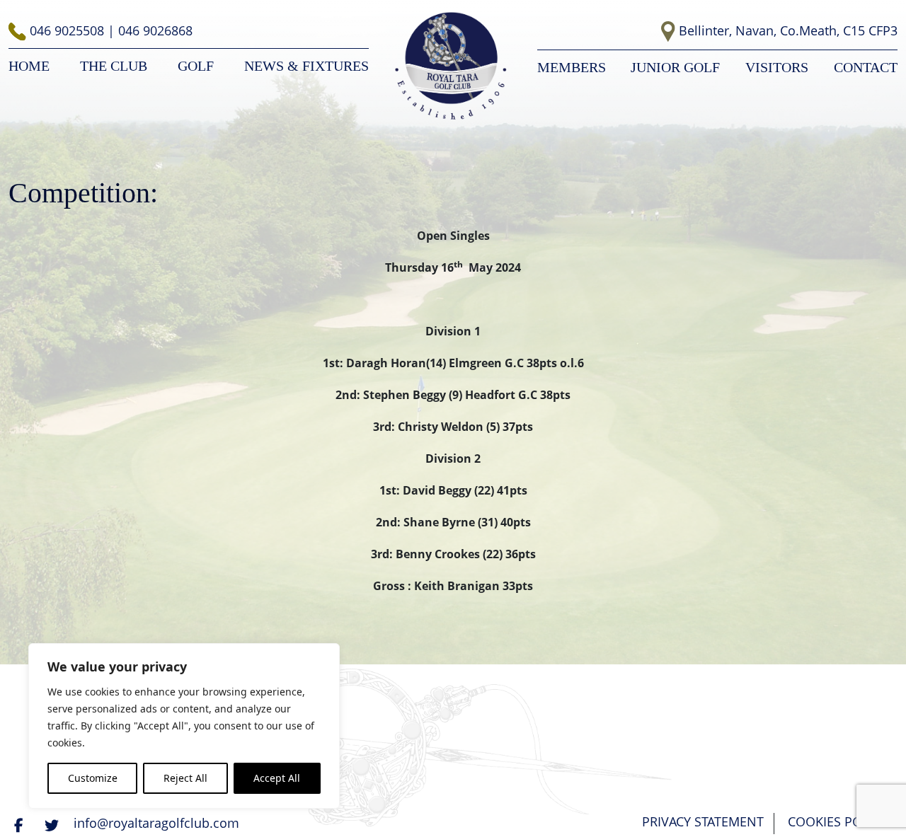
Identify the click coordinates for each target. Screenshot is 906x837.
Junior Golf (675, 67)
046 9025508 (69, 30)
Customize (92, 778)
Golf (196, 66)
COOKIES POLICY (837, 821)
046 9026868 (155, 30)
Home (29, 66)
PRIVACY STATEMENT (703, 821)
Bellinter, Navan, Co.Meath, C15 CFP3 (788, 30)
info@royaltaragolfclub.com (156, 822)
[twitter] (53, 825)
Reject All (185, 778)
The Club (113, 66)
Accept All (276, 778)
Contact (866, 67)
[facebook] (20, 825)
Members (571, 67)
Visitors (776, 67)
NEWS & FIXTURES (306, 66)
